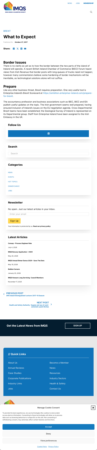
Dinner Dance (13, 186)
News (10, 172)
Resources (55, 373)
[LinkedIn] (21, 48)
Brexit (7, 31)
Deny (48, 433)
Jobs (10, 191)
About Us (12, 362)
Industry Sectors (58, 378)
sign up (77, 325)
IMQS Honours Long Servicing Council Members (26, 278)
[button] (93, 407)
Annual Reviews (16, 368)
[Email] (25, 48)
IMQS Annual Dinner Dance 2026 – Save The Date (26, 261)
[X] (17, 48)
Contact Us (55, 388)
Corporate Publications (19, 378)
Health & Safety (57, 383)
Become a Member (59, 362)
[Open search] (91, 12)
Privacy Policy (53, 446)
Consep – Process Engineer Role (20, 243)
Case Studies (14, 373)
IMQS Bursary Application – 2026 (20, 252)
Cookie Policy (42, 446)
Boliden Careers (14, 269)
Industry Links (15, 383)
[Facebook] (14, 48)
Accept (48, 427)
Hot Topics (12, 182)
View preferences (48, 440)
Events (11, 177)
